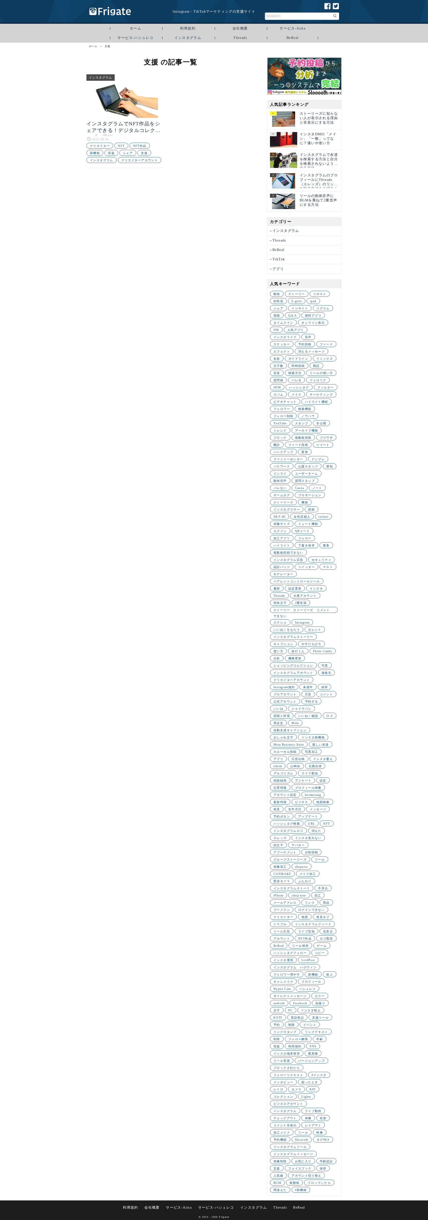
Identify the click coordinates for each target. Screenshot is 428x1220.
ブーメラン (281, 910)
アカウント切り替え (306, 1175)
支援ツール (320, 1017)
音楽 (276, 373)
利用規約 (187, 28)
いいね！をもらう (286, 629)
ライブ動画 (313, 1111)
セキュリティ (321, 560)
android (279, 1003)
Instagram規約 (284, 687)
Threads (240, 38)
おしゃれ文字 (283, 737)
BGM (277, 1183)
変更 (304, 452)
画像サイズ (281, 524)
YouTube (280, 423)
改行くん (298, 651)
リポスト (319, 294)
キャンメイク (283, 981)
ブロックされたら (286, 1068)
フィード (326, 344)
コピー (320, 953)
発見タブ (323, 917)
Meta (295, 723)
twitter (323, 516)
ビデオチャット (285, 402)
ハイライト (281, 545)
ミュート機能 (308, 524)
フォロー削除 (283, 416)
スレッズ (280, 838)
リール (303, 1132)
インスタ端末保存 (286, 1053)
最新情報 (280, 802)
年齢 (319, 1039)
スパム (278, 394)
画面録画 (280, 780)
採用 (324, 687)
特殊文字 (280, 603)
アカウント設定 (285, 795)
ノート (317, 488)
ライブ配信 (309, 773)
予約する (311, 701)
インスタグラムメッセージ (293, 1154)
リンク (310, 902)
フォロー (305, 538)
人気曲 (278, 1175)
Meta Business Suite (288, 744)
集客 (326, 545)
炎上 (329, 974)
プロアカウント (285, 694)
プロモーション (309, 495)
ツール (320, 859)
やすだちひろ (311, 644)
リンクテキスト (316, 1032)
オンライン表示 (313, 323)
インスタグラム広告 (288, 560)
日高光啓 (315, 766)
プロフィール (311, 981)
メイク (296, 394)
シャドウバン (301, 708)
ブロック (280, 437)
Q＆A (292, 315)
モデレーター (283, 574)
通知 (329, 466)
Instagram (302, 622)
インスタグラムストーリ (291, 888)
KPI (313, 1089)
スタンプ (301, 423)
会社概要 (240, 28)
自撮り (320, 1003)
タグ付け (323, 1139)
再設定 (278, 723)
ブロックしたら (319, 1183)
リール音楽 (281, 1060)
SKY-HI (279, 516)
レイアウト (313, 1125)
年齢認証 (326, 1161)
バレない (280, 488)
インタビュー (283, 1082)
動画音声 (280, 481)
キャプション (283, 644)
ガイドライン (298, 358)
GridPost (308, 960)
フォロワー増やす (286, 974)
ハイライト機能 (316, 402)
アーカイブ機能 (306, 430)
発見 (276, 809)
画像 (308, 1118)
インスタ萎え (323, 759)
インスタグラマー (286, 509)
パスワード (281, 466)
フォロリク (318, 380)
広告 (308, 694)
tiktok (277, 766)
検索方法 (295, 373)
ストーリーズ (283, 502)
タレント (314, 629)
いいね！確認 (308, 716)
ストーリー (296, 294)
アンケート (303, 780)
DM (276, 330)
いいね (278, 708)
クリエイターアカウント (139, 160)
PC (290, 1010)
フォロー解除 (298, 1039)
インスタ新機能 (313, 737)
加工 (318, 895)
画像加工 (280, 866)
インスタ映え (311, 1010)
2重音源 (301, 603)
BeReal (292, 38)
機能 (304, 502)
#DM (277, 387)
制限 (291, 1025)
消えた (316, 831)
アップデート (308, 816)
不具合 (323, 888)
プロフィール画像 (308, 787)
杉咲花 (278, 301)
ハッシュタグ (299, 387)
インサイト (300, 308)
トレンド (280, 430)
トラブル (280, 924)
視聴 (276, 315)
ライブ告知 (306, 931)
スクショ (280, 622)
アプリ (278, 269)
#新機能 (301, 1190)
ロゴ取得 (326, 938)
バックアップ (283, 452)
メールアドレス (285, 902)
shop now (299, 895)
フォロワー (281, 409)
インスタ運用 (283, 960)
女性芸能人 (302, 516)
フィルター (325, 387)
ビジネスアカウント (288, 1104)
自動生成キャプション (290, 730)
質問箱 (278, 380)
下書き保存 (306, 545)
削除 (276, 1039)
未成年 (308, 687)
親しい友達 (320, 744)
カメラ (296, 1089)
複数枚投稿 (303, 437)
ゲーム (322, 946)
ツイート (323, 445)
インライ (280, 473)
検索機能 (305, 409)
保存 (323, 1168)
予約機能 (280, 1139)
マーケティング (321, 394)
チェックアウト (285, 1118)
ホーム (135, 28)
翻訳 (276, 445)
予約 (276, 1025)
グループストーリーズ (290, 859)
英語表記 (297, 1017)
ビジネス (301, 802)
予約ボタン (281, 816)
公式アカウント (285, 701)
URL (311, 823)
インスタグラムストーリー (293, 637)
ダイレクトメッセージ (290, 996)
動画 (276, 294)
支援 (144, 153)
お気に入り (303, 1161)
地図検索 (323, 802)
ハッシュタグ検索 (286, 823)
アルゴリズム (283, 773)
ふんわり (305, 881)
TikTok (278, 259)
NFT (121, 146)
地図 (304, 917)
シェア (128, 153)
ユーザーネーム (306, 473)
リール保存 (300, 946)
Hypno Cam (282, 989)
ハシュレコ (307, 989)
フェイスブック (300, 1168)
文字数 (278, 366)
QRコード (302, 531)
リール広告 (281, 931)
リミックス (324, 358)
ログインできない (311, 910)
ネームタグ (281, 495)
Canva (299, 488)
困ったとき (309, 1082)
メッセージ (318, 809)
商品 (326, 902)
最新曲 (313, 1053)
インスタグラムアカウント (293, 673)
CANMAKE (282, 874)
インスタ (316, 588)
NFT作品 (139, 146)
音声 (308, 337)
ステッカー (281, 344)
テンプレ (318, 459)
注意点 (328, 931)
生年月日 (295, 809)
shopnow (301, 866)
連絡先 (326, 673)
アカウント (281, 938)
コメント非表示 (285, 1125)
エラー (320, 996)
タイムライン (283, 323)
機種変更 (295, 658)
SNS (313, 1046)
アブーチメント (285, 852)
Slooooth (301, 1139)
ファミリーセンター (288, 459)
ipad (313, 301)
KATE (278, 1017)
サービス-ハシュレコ (135, 38)
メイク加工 (307, 874)
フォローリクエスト (288, 1075)
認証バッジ (281, 567)
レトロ (278, 1089)
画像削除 (280, 1161)
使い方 (278, 651)
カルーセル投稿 (285, 752)
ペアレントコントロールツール (296, 581)
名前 (276, 358)
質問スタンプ (305, 481)
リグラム (323, 308)
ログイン (280, 531)
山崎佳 (295, 766)
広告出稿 (298, 759)
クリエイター (100, 146)
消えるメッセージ (311, 351)
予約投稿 (305, 344)
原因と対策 (281, 716)
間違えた (280, 1190)
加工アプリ (281, 538)
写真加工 (311, 752)
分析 (276, 658)
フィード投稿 (298, 445)
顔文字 (278, 845)
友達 (323, 1118)
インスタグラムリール (290, 1147)
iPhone (278, 895)
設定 (323, 780)
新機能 (95, 153)
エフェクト (281, 351)
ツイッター (306, 567)
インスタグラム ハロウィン (295, 967)
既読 (316, 366)
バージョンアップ (311, 1060)
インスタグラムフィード (313, 924)
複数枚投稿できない (288, 552)
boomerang (313, 795)
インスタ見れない (308, 838)
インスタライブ (285, 337)
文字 (276, 1010)
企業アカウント (305, 595)
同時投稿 (298, 366)
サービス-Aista (292, 28)
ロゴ (329, 716)
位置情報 (280, 787)
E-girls (297, 301)
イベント (310, 1025)
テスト (328, 567)
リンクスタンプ (285, 1032)
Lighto (306, 1096)
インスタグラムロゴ (288, 831)
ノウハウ (308, 416)
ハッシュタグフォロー (290, 953)
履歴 (276, 588)
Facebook (300, 1003)
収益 (111, 153)
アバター (298, 845)
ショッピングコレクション (293, 665)
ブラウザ (326, 437)
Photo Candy (322, 651)
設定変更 (295, 588)
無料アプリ (313, 315)
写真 (324, 665)
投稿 (311, 509)
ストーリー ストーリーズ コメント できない (303, 610)
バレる (296, 380)
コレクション (283, 1096)
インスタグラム (187, 38)
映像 (319, 1132)
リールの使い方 (321, 373)
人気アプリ (295, 330)
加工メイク (281, 1132)
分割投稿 (311, 852)
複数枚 (294, 1183)
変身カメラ (281, 881)
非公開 (321, 423)
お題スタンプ (308, 466)
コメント (326, 694)
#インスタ (319, 1075)
